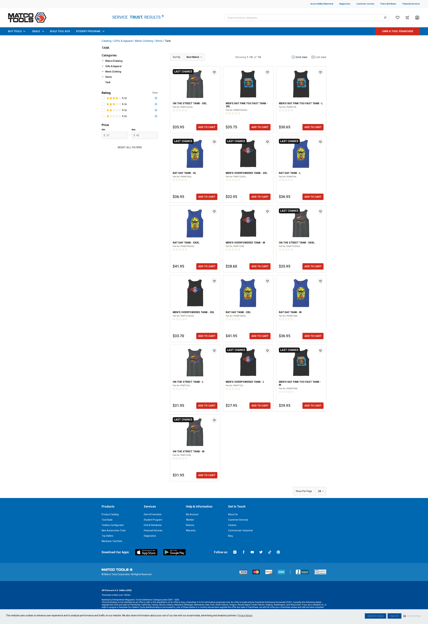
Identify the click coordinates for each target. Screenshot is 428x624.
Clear (155, 92)
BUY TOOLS (15, 31)
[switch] (103, 98)
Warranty (191, 530)
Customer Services (238, 519)
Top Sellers (107, 535)
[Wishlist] (398, 18)
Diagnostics (150, 535)
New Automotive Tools (114, 530)
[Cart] (407, 18)
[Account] (417, 18)
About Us (233, 514)
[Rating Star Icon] (108, 98)
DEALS (36, 31)
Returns (190, 525)
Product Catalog (110, 514)
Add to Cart (206, 127)
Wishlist (190, 519)
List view (320, 57)
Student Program (153, 519)
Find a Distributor (153, 525)
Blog (230, 535)
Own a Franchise (153, 514)
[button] (412, 616)
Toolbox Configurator (113, 525)
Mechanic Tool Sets (112, 541)
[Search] (385, 17)
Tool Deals (107, 519)
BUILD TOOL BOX (60, 31)
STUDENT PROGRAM (88, 31)
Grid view (301, 57)
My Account (192, 514)
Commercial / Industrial (240, 530)
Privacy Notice (245, 615)
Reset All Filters (130, 147)
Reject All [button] (394, 616)
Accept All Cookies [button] (375, 616)
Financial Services (153, 530)
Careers (232, 525)
